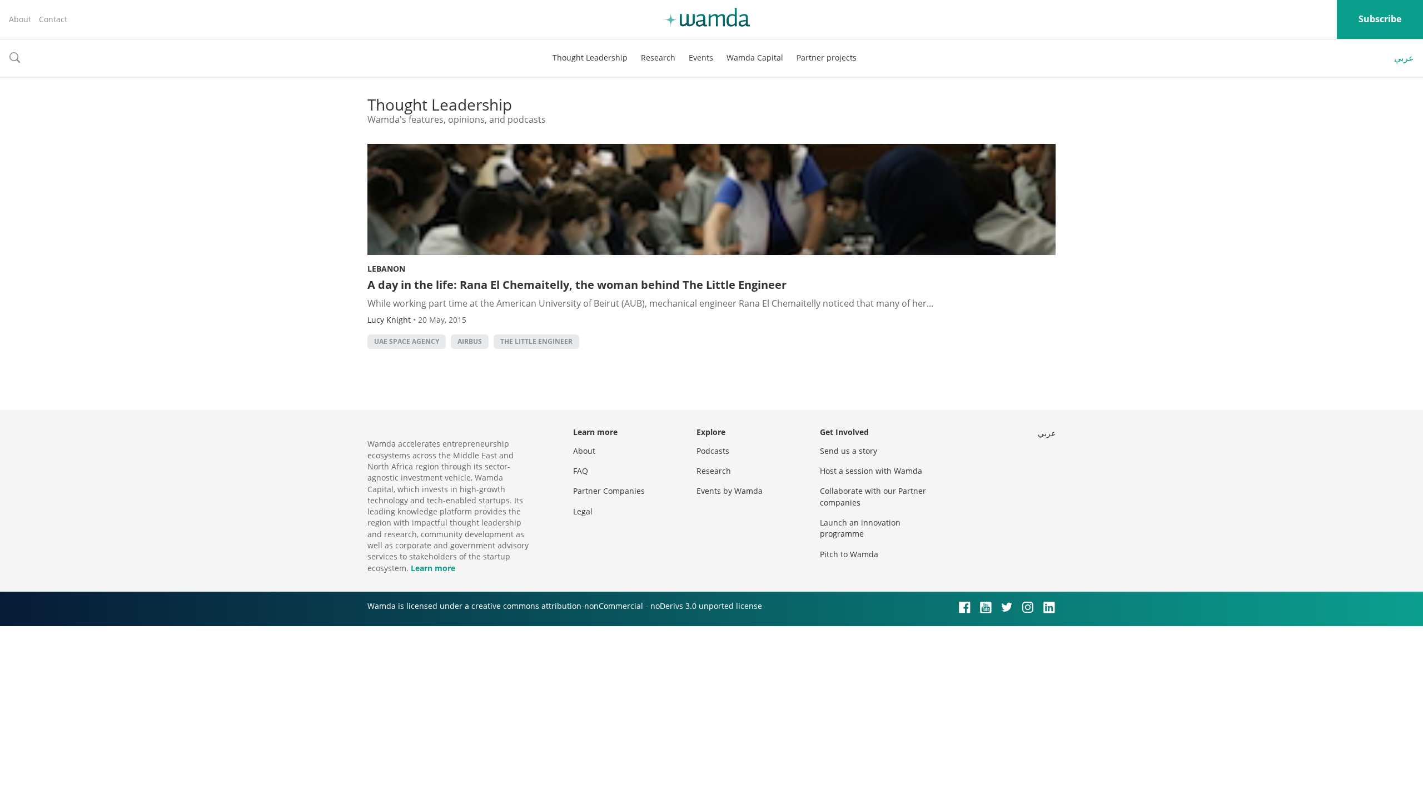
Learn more (433, 568)
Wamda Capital (755, 57)
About (20, 19)
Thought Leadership (590, 57)
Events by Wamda (729, 491)
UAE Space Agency (406, 341)
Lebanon (386, 268)
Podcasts (712, 451)
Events (701, 57)
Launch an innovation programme (860, 528)
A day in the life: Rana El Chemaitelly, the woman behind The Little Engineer (577, 284)
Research (658, 57)
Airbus (469, 341)
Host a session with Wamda (871, 471)
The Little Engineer (536, 341)
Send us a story (848, 451)
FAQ (580, 471)
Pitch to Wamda (849, 554)
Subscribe (1380, 19)
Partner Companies (609, 491)
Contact (53, 19)
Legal (583, 511)
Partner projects (827, 57)
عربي (1404, 57)
